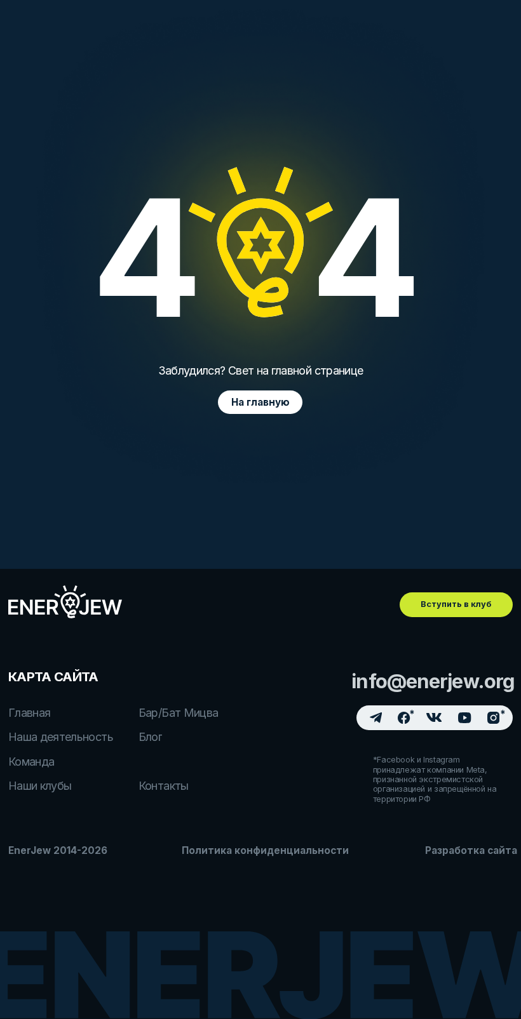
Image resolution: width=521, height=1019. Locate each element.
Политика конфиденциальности (265, 850)
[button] (456, 604)
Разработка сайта (471, 850)
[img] (65, 602)
